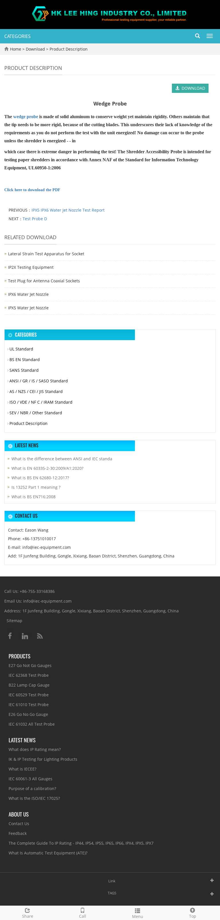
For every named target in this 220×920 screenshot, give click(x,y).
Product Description (68, 49)
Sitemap (14, 620)
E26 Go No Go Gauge (28, 714)
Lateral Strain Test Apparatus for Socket (46, 253)
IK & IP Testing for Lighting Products (43, 759)
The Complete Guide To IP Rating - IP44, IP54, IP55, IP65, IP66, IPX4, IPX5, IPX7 (81, 843)
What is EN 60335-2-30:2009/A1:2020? (47, 468)
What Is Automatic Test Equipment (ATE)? (48, 853)
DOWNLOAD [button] (192, 88)
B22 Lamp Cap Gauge (29, 685)
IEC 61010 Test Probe (29, 704)
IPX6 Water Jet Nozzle (28, 294)
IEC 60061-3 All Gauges (30, 778)
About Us (19, 814)
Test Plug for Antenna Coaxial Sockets (44, 280)
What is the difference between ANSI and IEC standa (61, 458)
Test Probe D (35, 218)
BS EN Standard (24, 359)
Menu (137, 916)
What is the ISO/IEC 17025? (34, 798)
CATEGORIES (17, 36)
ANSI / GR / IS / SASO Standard (38, 381)
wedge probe (25, 116)
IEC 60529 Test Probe (29, 694)
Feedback (18, 833)
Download (36, 49)
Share (27, 916)
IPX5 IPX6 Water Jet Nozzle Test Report (68, 210)
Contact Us (19, 823)
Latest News (22, 740)
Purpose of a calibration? (32, 788)
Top (192, 916)
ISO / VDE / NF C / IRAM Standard (40, 402)
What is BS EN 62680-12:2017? (40, 477)
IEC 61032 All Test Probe (32, 724)
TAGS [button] (112, 893)
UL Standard (21, 349)
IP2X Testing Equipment (31, 267)
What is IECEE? (22, 769)
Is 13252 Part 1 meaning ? (35, 487)
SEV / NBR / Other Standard (35, 412)
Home (15, 49)
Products (19, 656)
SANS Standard (24, 370)
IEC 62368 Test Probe (29, 675)
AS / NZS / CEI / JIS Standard (36, 391)
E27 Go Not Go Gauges (30, 665)
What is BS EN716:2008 (33, 496)
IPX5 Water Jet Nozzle (28, 307)
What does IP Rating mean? (35, 749)
